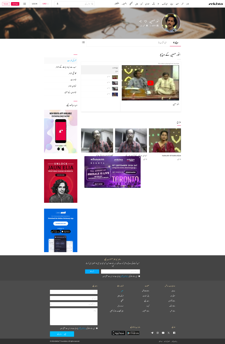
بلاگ (153, 4)
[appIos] (118, 333)
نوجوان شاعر (72, 85)
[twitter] (169, 333)
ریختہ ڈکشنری (172, 301)
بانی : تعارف (146, 296)
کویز (141, 4)
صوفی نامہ (172, 296)
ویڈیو (175, 42)
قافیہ (136, 4)
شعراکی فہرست (71, 60)
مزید (111, 4)
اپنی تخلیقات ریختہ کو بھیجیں (116, 311)
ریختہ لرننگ (172, 306)
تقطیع (131, 4)
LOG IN (34, 4)
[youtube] (163, 333)
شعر (182, 4)
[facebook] (174, 333)
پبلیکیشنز (117, 4)
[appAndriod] (133, 333)
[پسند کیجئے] (145, 21)
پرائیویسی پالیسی (125, 276)
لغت (177, 4)
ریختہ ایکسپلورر (145, 311)
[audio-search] (57, 3)
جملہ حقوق (160, 341)
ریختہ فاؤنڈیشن (145, 291)
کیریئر (147, 306)
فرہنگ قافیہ (120, 296)
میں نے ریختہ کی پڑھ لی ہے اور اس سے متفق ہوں (120, 276)
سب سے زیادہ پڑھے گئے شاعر (66, 66)
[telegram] (152, 333)
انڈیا (141, 26)
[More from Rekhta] (24, 4)
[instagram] (157, 333)
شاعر (187, 4)
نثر (158, 4)
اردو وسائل (120, 306)
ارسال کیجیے (59, 334)
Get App (15, 4)
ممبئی (144, 26)
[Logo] (216, 4)
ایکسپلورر (124, 4)
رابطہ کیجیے (146, 301)
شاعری (147, 4)
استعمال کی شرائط (167, 341)
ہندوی (173, 291)
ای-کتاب (162, 42)
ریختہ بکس (172, 311)
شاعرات (73, 79)
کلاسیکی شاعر (72, 73)
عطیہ (122, 291)
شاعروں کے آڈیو (70, 92)
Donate (6, 4)
